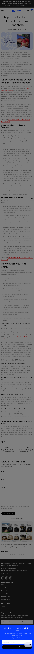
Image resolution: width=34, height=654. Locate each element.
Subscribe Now (17, 651)
